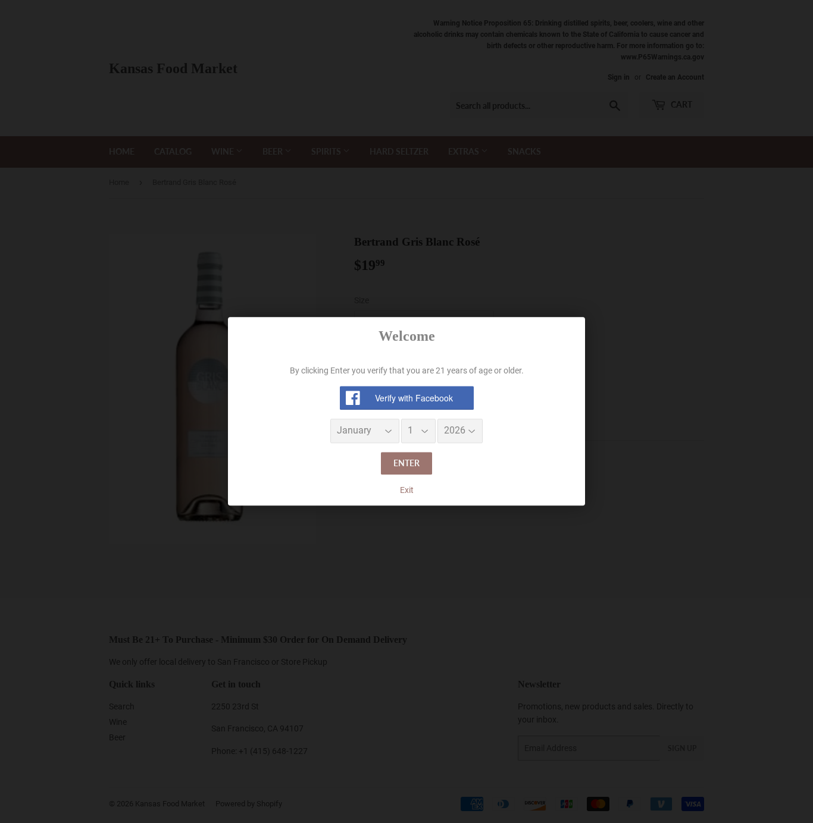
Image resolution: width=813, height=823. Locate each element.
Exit (407, 490)
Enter (406, 463)
